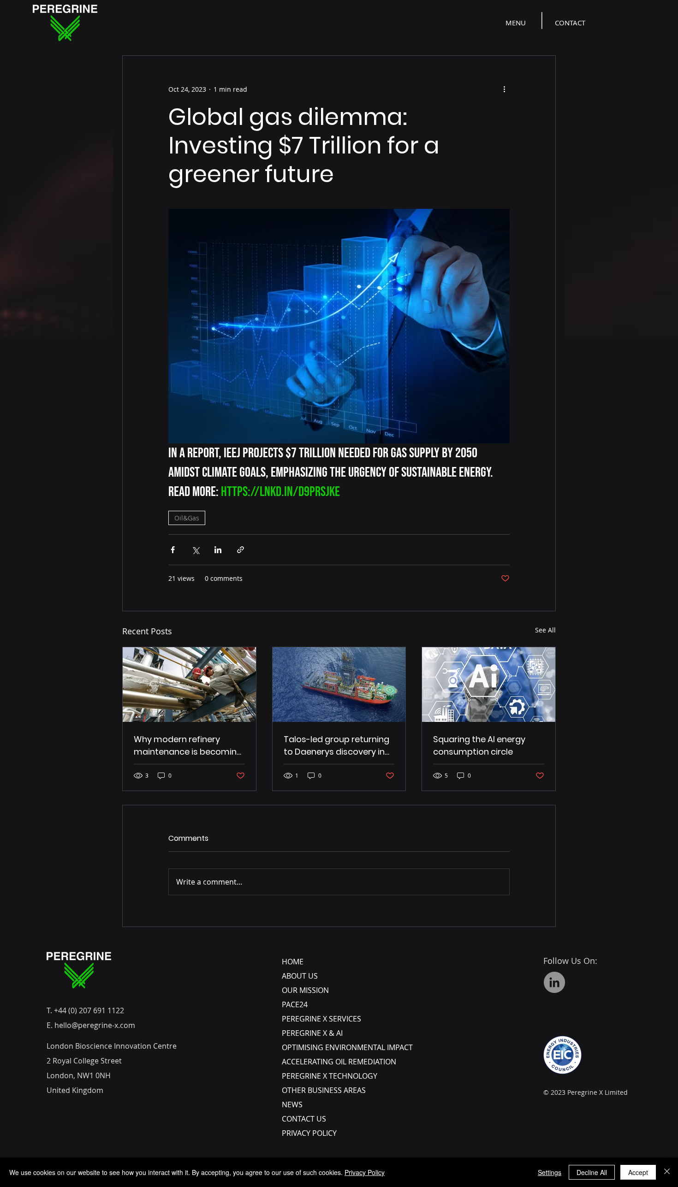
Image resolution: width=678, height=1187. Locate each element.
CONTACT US (304, 1119)
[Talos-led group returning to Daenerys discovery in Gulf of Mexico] (339, 684)
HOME (292, 962)
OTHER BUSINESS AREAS (324, 1090)
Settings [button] (549, 1172)
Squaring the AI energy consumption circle (479, 745)
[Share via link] (240, 549)
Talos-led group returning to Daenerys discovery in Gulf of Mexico (336, 745)
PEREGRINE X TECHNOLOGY (329, 1076)
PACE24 (295, 1004)
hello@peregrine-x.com (94, 1025)
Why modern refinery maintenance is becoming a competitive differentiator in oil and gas (188, 745)
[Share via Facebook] (172, 549)
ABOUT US (300, 976)
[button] (516, 22)
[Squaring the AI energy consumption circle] (488, 684)
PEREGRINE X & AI (312, 1033)
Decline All (592, 1172)
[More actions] (504, 88)
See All (545, 630)
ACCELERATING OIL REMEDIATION (339, 1062)
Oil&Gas (186, 518)
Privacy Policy (365, 1172)
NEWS (292, 1104)
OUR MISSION (305, 990)
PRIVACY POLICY (309, 1133)
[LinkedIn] (554, 982)
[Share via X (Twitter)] (195, 549)
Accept (638, 1172)
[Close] (666, 1172)
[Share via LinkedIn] (218, 549)
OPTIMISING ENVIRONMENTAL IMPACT (347, 1047)
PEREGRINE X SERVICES (321, 1019)
